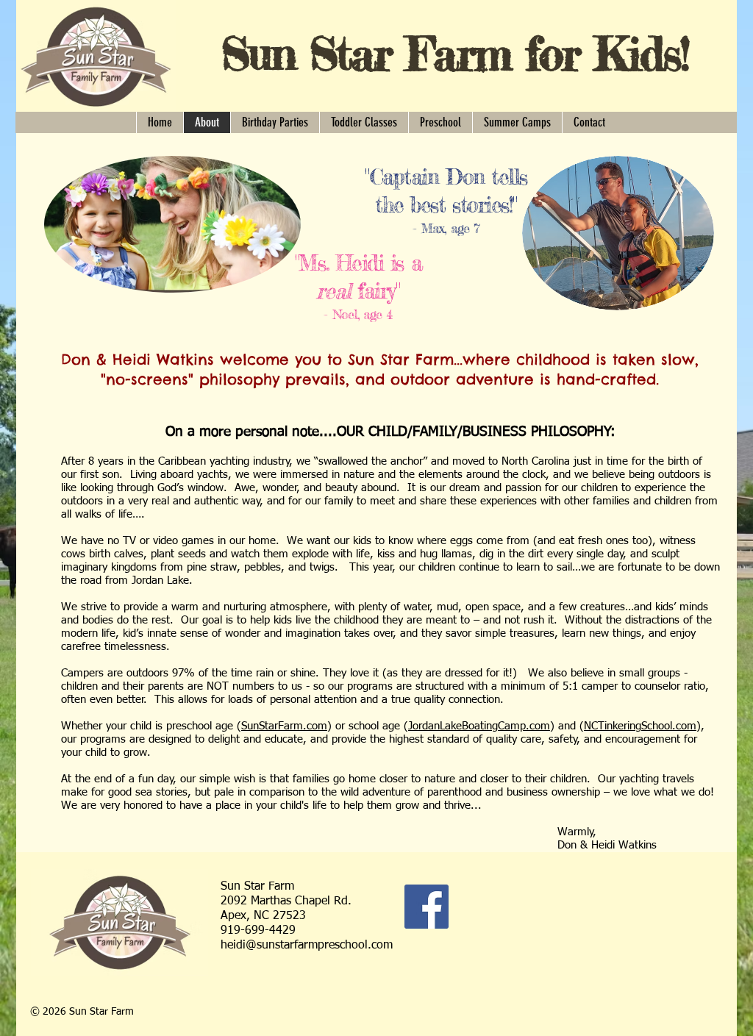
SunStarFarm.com (284, 726)
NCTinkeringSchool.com (640, 726)
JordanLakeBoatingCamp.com (479, 726)
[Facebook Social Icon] (426, 907)
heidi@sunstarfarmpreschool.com (307, 945)
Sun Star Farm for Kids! (454, 53)
